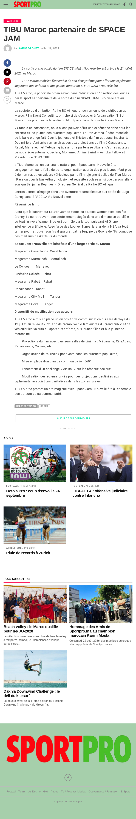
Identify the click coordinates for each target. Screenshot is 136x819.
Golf (45, 791)
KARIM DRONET (28, 48)
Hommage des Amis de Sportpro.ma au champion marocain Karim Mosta (92, 631)
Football (12, 486)
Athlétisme (13, 548)
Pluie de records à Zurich (28, 553)
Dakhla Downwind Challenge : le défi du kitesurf (32, 693)
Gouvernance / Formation (103, 791)
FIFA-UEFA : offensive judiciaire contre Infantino (100, 493)
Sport (44, 406)
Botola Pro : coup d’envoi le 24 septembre (33, 493)
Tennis (22, 791)
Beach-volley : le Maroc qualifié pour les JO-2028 (31, 629)
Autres (54, 791)
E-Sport (125, 791)
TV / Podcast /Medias (73, 791)
